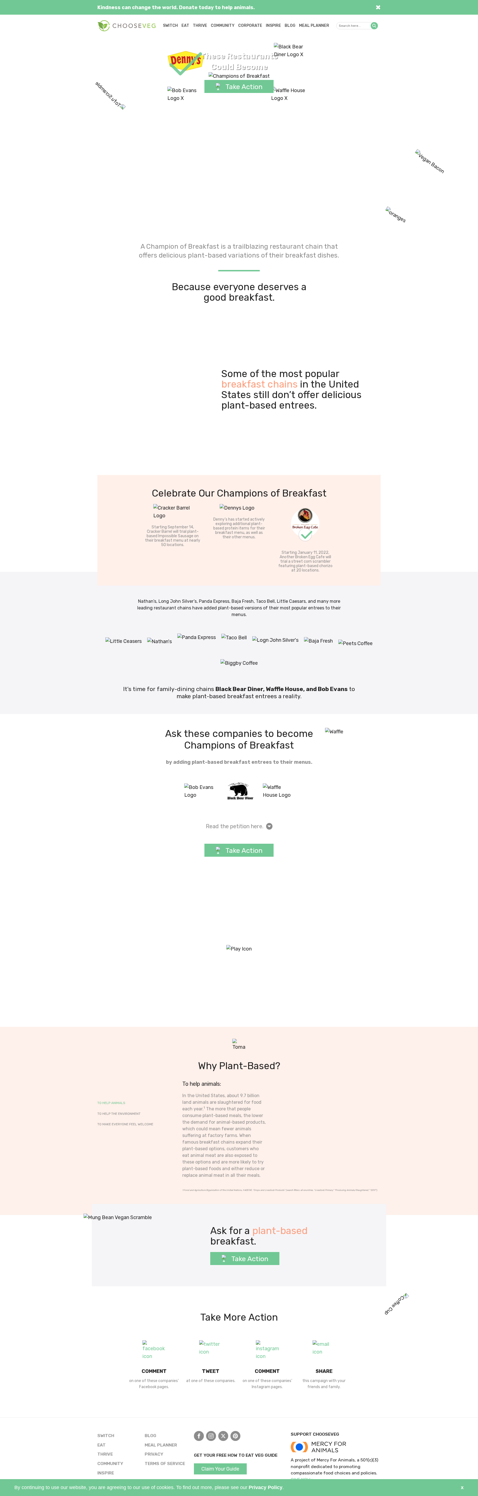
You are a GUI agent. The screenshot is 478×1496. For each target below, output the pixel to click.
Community (223, 25)
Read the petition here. (234, 826)
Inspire (273, 25)
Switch (170, 25)
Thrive (200, 25)
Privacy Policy (265, 1487)
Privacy (154, 1454)
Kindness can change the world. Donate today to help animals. (176, 7)
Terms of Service (165, 1463)
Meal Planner (314, 25)
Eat (185, 25)
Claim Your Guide (220, 1469)
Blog (290, 25)
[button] (374, 25)
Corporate (250, 25)
